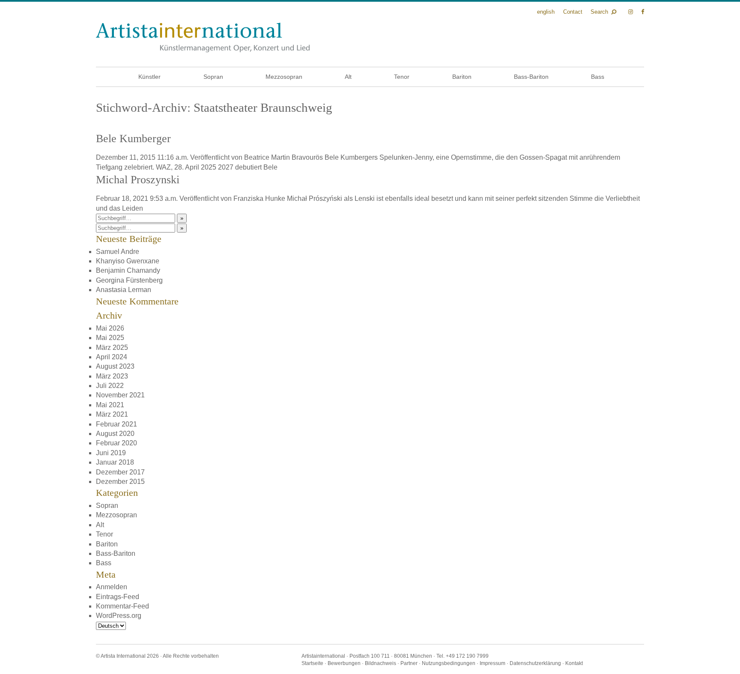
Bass (597, 76)
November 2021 (120, 395)
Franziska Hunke (259, 198)
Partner (409, 663)
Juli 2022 (110, 385)
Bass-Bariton (531, 76)
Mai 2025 (110, 337)
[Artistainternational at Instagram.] (631, 12)
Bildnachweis (380, 663)
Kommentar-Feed (122, 606)
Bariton (461, 76)
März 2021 (112, 414)
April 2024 (111, 357)
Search (599, 12)
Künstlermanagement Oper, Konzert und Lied (203, 37)
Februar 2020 (116, 443)
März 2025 (112, 347)
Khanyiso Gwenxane (127, 261)
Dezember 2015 (120, 481)
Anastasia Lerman (123, 289)
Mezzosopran (284, 76)
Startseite (312, 663)
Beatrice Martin (267, 157)
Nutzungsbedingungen (448, 663)
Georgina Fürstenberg (129, 280)
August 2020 (115, 433)
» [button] (181, 218)
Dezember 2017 (120, 472)
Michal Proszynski (137, 179)
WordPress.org (118, 615)
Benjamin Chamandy (128, 270)
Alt (348, 76)
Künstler (149, 76)
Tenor (401, 76)
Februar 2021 (116, 424)
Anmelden (111, 586)
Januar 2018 (115, 462)
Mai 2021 (110, 405)
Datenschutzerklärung (535, 663)
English (546, 12)
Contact (572, 12)
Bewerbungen (344, 663)
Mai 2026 (110, 328)
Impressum (492, 663)
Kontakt (574, 663)
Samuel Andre (117, 251)
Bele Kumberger (133, 138)
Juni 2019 (111, 452)
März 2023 (112, 376)
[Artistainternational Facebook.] (642, 12)
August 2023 (115, 366)
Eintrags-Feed (117, 596)
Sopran (213, 76)
